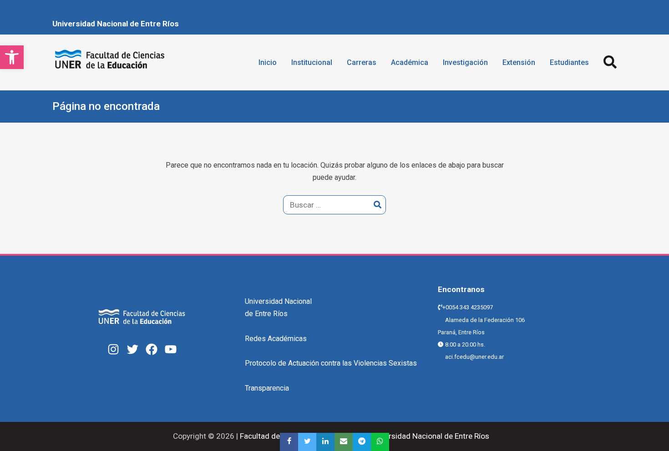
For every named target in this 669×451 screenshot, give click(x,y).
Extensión (518, 62)
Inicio (267, 62)
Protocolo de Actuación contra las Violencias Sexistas (331, 363)
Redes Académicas (276, 338)
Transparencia (267, 388)
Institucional (311, 62)
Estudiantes (569, 62)
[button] (12, 57)
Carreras (361, 62)
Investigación (465, 62)
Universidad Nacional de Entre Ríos (115, 23)
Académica (409, 62)
